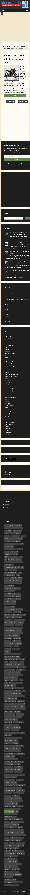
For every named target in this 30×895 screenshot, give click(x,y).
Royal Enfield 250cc (16, 596)
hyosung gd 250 (13, 719)
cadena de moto (8, 388)
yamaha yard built (8, 877)
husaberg (7, 413)
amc (24, 614)
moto (6, 347)
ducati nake (17, 672)
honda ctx (22, 706)
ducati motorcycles (9, 672)
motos (6, 341)
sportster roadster (14, 837)
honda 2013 (7, 411)
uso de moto (19, 864)
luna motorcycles (8, 740)
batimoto (16, 619)
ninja (14, 806)
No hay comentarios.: (14, 52)
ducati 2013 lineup (21, 669)
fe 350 (20, 680)
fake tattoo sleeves (9, 680)
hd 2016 (6, 703)
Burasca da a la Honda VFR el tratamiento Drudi (15, 59)
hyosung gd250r (8, 722)
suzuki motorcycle (20, 842)
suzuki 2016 (12, 842)
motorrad (14, 782)
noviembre (9, 293)
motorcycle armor (8, 766)
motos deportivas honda (19, 785)
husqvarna (7, 717)
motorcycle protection (16, 541)
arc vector (13, 617)
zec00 (17, 882)
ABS (6, 370)
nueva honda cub (8, 808)
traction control (20, 853)
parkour (15, 814)
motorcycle (7, 336)
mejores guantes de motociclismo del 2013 (14, 745)
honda (6, 334)
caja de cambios (8, 391)
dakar (6, 399)
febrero (8, 306)
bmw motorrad (8, 633)
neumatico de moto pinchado (11, 803)
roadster (21, 829)
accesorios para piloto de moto (11, 609)
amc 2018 (7, 617)
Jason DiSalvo (8, 583)
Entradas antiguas (23, 101)
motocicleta (7, 338)
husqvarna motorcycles (16, 717)
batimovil (22, 619)
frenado (6, 357)
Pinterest (18, 164)
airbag (6, 384)
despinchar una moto (20, 667)
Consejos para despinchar (10, 376)
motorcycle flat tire (18, 769)
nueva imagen (17, 808)
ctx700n (16, 661)
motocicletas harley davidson (11, 759)
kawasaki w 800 (20, 732)
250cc (6, 368)
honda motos (17, 711)
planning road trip (8, 819)
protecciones (8, 363)
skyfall (13, 543)
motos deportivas (8, 785)
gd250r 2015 (18, 690)
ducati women (15, 675)
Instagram (22, 164)
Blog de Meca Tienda (16, 891)
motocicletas (7, 528)
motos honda (8, 343)
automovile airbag (9, 619)
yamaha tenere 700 (17, 874)
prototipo (20, 827)
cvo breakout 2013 (19, 664)
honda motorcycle (9, 711)
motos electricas (8, 787)
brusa (10, 635)
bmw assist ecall (19, 625)
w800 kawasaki (8, 871)
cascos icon (18, 643)
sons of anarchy (21, 835)
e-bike (21, 675)
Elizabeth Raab (12, 570)
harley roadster (21, 701)
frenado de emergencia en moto (12, 688)
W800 (14, 601)
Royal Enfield (8, 380)
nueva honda (20, 806)
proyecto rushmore (9, 829)
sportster (7, 837)
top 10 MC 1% (8, 850)
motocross (7, 541)
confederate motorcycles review (12, 656)
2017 (6, 309)
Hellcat (18, 575)
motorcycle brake (18, 766)
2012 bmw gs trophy (9, 366)
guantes (7, 409)
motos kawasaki (8, 793)
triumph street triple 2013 (10, 858)
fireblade (11, 682)
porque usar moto (18, 819)
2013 (6, 319)
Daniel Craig (20, 567)
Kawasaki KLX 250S (17, 583)
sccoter (21, 832)
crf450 (6, 661)
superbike (7, 840)
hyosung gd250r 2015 (18, 722)
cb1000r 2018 (8, 648)
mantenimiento (8, 420)
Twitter (12, 164)
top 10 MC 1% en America (18, 850)
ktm (20, 737)
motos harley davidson (10, 424)
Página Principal (10, 101)
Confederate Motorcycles (10, 374)
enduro (6, 355)
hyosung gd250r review (10, 724)
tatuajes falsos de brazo (18, 845)
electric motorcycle (9, 405)
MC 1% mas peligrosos (10, 591)
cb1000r (16, 646)
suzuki (6, 434)
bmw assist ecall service (10, 627)
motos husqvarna (20, 790)
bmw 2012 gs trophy (9, 625)
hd (13, 533)
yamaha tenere (8, 874)
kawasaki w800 (8, 735)
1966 (6, 551)
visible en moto (15, 869)
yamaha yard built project (10, 879)
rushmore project (14, 832)
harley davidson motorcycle (11, 698)
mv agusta (7, 430)
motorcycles (7, 782)
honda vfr (7, 714)
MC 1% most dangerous (10, 593)
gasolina (6, 690)
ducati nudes (7, 675)
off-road (16, 811)
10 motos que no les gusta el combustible (19, 261)
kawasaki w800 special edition (11, 737)
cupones (21, 661)
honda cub (7, 709)
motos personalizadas (18, 793)
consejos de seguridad (10, 397)
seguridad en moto (9, 835)
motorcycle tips (19, 780)
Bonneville (7, 372)
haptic (15, 696)
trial (5, 856)
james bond (7, 730)
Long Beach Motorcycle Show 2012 (12, 588)
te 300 (10, 848)
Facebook (8, 164)
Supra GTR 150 (8, 598)
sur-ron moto (18, 840)
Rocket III (19, 593)
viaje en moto (8, 869)
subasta (22, 837)
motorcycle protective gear (10, 777)
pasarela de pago (8, 816)
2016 (6, 312)
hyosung (7, 416)
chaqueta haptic (16, 648)
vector (6, 866)
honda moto (22, 709)
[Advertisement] (15, 27)
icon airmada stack (16, 727)
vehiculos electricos (13, 866)
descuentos (7, 401)
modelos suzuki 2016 (9, 748)
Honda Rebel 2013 (17, 580)
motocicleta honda (9, 753)
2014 (6, 316)
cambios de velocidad (9, 643)
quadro (16, 829)
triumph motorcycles (12, 856)
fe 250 (16, 680)
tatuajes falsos (8, 845)
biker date (21, 622)
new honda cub (8, 806)
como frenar (7, 651)
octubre (8, 302)
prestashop (7, 822)
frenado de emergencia (10, 685)
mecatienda (15, 743)
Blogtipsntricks (14, 893)
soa (15, 835)
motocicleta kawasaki (9, 756)
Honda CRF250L (18, 577)
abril (8, 304)
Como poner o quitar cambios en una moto (19, 232)
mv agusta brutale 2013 (16, 798)
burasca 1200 (16, 635)
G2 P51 (19, 572)
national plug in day (18, 801)
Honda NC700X (8, 580)
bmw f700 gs (18, 630)
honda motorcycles (17, 530)
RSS (25, 164)
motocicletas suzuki (9, 764)
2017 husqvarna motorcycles (11, 554)
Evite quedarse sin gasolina (11, 572)
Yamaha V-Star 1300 (9, 606)
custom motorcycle (9, 664)
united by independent (9, 864)
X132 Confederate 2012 (10, 604)
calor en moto (8, 640)
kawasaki (7, 359)
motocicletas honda (9, 761)
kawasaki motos (15, 730)
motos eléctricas (8, 422)
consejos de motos (9, 353)
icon (6, 418)
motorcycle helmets (9, 774)
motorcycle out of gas (20, 774)
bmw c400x (19, 627)
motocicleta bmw (17, 751)
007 (23, 543)
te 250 (6, 848)
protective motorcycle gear (10, 827)
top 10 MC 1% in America (10, 853)
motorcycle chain (8, 769)
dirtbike (6, 403)
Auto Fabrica (11, 559)
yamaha (18, 543)
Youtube (6, 514)
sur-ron (12, 840)
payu (15, 816)
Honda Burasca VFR (9, 577)
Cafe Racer (7, 351)
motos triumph (8, 428)
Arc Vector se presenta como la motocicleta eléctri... (17, 299)
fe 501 (6, 682)
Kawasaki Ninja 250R (9, 585)
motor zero (17, 764)
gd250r (11, 690)
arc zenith (19, 617)
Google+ (15, 164)
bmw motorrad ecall (17, 633)
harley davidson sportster (10, 701)
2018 (6, 291)
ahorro (14, 612)
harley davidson (8, 345)
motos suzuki (8, 426)
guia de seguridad (8, 696)
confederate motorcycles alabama (12, 654)
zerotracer (16, 884)
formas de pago (18, 682)
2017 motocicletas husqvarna (11, 556)
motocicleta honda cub (20, 753)
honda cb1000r (15, 706)
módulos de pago (8, 801)
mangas (16, 740)
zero (21, 882)
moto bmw (18, 748)
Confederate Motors (9, 564)
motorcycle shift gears (10, 780)
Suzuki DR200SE (16, 598)
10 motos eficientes (9, 546)
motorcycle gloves (9, 772)
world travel (15, 871)
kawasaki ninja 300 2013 (10, 732)
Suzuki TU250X (8, 601)
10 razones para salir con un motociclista (14, 549)
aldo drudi (19, 614)
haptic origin (21, 696)
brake (6, 386)
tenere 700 (16, 848)
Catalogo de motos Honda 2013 (17, 242)
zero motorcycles (8, 884)
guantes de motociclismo (15, 693)
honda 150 (22, 703)
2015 (6, 314)
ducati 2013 (12, 669)
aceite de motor (8, 382)
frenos (6, 407)
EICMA (6, 378)
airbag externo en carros (10, 614)
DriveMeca (8, 472)
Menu (3, 10)
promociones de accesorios (17, 822)
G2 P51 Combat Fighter (10, 575)
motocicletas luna (19, 761)
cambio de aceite (8, 393)
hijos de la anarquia (14, 703)
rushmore (7, 432)
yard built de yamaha (9, 882)
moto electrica (8, 361)
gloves (23, 690)
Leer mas (15, 95)
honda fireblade (14, 709)
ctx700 (10, 661)
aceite (21, 609)
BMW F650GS (19, 559)
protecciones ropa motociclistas (12, 824)
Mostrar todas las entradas (18, 48)
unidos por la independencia (11, 861)
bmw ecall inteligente (9, 630)
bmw (6, 349)
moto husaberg (8, 751)
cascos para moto (9, 395)
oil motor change (8, 814)
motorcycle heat (18, 772)
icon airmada (7, 727)
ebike (6, 677)
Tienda (6, 507)
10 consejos (18, 533)
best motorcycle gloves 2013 (11, 622)
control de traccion (20, 659)
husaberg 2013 (20, 714)
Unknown (8, 474)
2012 (6, 321)
